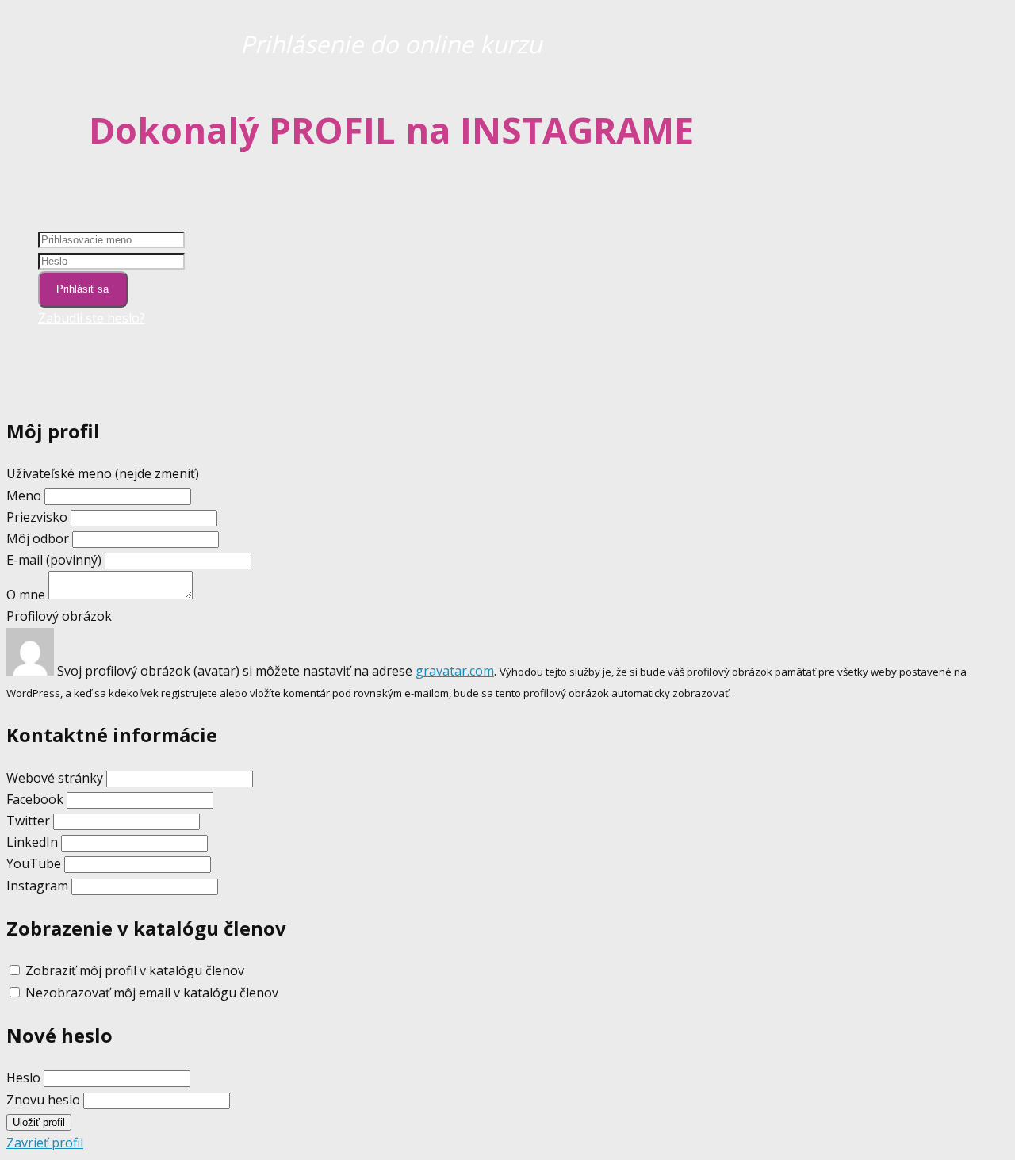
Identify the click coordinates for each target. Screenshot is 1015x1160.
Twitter (28, 820)
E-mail (54, 560)
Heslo (23, 1077)
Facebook (34, 799)
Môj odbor (37, 538)
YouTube (33, 863)
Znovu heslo (43, 1099)
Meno (25, 495)
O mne (25, 594)
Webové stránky (54, 778)
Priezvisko (36, 517)
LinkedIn (32, 842)
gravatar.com (455, 671)
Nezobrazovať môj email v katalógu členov (151, 992)
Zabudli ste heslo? (91, 318)
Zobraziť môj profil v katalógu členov (134, 970)
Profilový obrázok (59, 616)
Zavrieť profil (44, 1142)
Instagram (37, 885)
